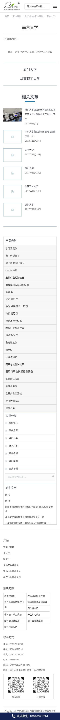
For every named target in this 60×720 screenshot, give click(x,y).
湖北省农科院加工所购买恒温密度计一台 (24, 517)
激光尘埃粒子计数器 (17, 306)
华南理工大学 (31, 186)
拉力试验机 (11, 270)
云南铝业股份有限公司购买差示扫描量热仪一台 (28, 523)
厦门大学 (29, 168)
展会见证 (13, 430)
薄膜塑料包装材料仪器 (17, 285)
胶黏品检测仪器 (14, 320)
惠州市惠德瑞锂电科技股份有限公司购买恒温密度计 (29, 509)
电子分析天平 (13, 255)
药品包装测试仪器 (15, 364)
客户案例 (16, 16)
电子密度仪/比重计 (15, 263)
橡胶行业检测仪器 (15, 328)
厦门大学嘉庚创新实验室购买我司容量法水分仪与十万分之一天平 (40, 114)
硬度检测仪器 (13, 400)
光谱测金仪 (12, 299)
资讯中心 (13, 423)
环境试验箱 (11, 357)
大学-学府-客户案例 (33, 16)
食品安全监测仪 (14, 393)
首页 (7, 16)
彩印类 (9, 292)
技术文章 (13, 445)
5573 (7, 501)
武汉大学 (29, 204)
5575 (7, 495)
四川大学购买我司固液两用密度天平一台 (40, 133)
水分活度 (10, 408)
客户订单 (13, 438)
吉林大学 (29, 150)
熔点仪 (9, 349)
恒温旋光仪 (12, 335)
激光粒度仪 (11, 342)
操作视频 (13, 453)
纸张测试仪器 (13, 379)
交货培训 (13, 468)
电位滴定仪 (12, 313)
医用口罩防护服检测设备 (19, 371)
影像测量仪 (11, 386)
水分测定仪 (11, 248)
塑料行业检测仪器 (15, 277)
